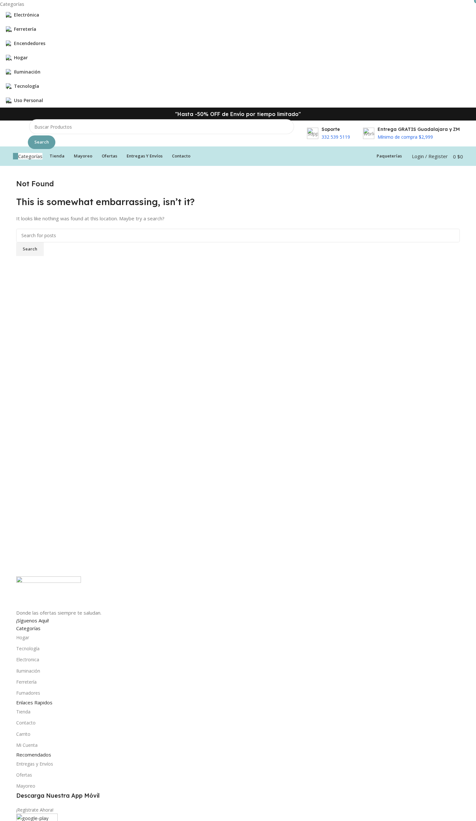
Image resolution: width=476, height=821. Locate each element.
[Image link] (48, 592)
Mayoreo (25, 786)
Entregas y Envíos (34, 764)
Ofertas (24, 775)
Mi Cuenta (27, 745)
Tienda (23, 712)
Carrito (23, 734)
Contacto (26, 723)
